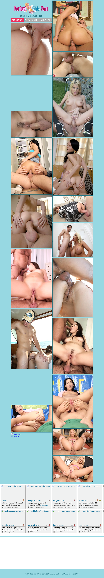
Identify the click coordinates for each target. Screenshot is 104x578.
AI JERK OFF (31, 20)
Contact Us (74, 574)
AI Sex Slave (17, 20)
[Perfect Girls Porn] (31, 8)
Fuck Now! (45, 20)
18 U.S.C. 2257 (53, 574)
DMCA (64, 574)
